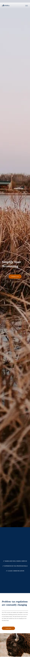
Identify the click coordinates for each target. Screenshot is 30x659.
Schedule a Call (15, 276)
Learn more (8, 628)
